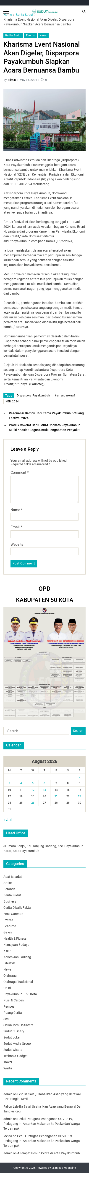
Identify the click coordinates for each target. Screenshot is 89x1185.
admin (12, 79)
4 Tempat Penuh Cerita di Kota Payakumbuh (48, 1153)
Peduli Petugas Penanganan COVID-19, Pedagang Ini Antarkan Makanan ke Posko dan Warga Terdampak (41, 1123)
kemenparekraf (65, 395)
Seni (6, 1019)
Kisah (7, 951)
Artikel (7, 883)
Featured (9, 926)
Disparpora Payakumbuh (33, 395)
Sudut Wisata (12, 1050)
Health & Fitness (14, 938)
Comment (19, 473)
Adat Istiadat (12, 877)
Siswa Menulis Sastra (18, 1025)
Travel (7, 1062)
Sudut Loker (12, 1037)
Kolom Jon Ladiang (17, 957)
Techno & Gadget (15, 1056)
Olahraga (10, 975)
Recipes (8, 1006)
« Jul (7, 819)
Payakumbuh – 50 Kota (20, 994)
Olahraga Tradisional (18, 982)
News (43, 35)
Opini (7, 988)
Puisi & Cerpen (13, 1000)
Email (16, 527)
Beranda (9, 889)
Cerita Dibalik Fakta (17, 907)
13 (44, 790)
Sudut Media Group (17, 1043)
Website (16, 544)
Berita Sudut (13, 35)
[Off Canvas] (6, 12)
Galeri (7, 932)
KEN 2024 (12, 401)
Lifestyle (9, 963)
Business (9, 901)
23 (79, 796)
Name (16, 510)
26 (32, 802)
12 (32, 790)
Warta (7, 1068)
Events (30, 35)
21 (56, 796)
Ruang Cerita (12, 1012)
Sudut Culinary (13, 1031)
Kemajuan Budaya (16, 944)
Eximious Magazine (64, 1167)
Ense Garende (13, 914)
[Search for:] (35, 732)
